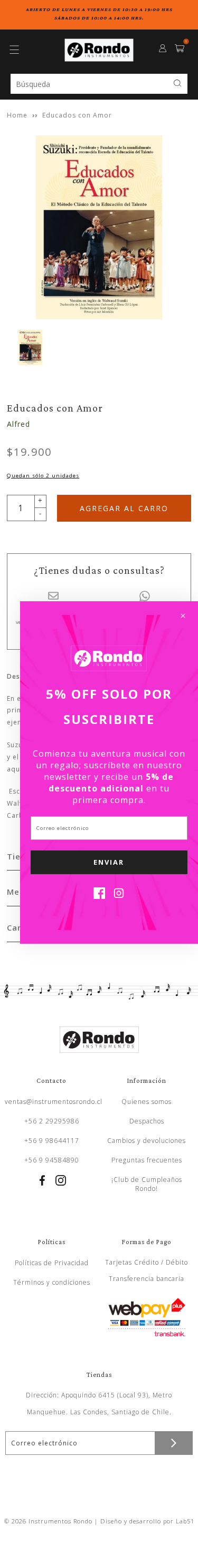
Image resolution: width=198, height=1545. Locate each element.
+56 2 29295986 (51, 1121)
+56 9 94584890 (51, 1160)
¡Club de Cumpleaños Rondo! (146, 1184)
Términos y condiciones (51, 1282)
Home (17, 115)
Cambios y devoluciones (146, 1140)
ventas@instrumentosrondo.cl (53, 1101)
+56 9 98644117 (51, 1140)
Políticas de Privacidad (52, 1262)
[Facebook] (99, 896)
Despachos (146, 1121)
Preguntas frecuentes (146, 1160)
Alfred (18, 424)
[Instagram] (119, 896)
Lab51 (185, 1521)
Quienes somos (146, 1101)
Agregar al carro (124, 508)
